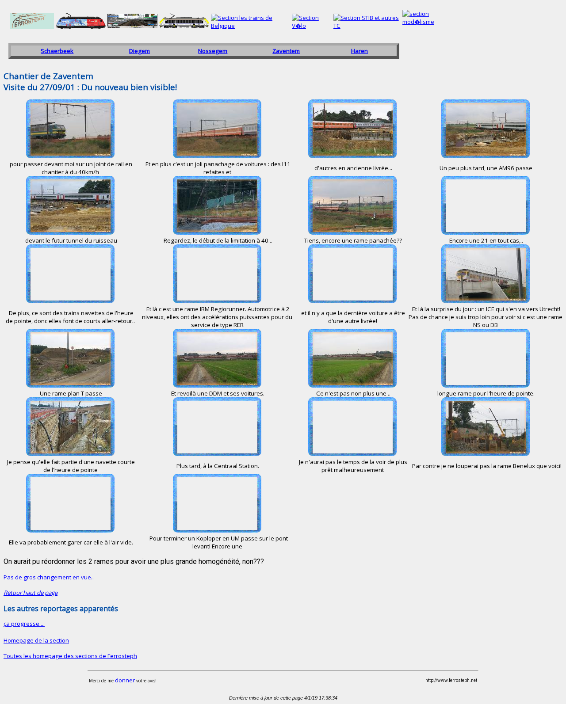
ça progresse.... (24, 624)
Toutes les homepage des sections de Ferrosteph (70, 656)
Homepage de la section (36, 640)
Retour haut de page (30, 593)
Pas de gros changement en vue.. (49, 577)
